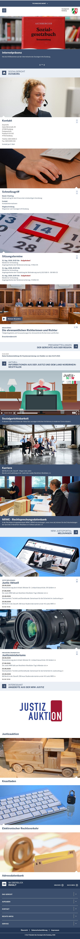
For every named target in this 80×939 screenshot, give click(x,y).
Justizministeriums (14, 654)
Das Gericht (7, 894)
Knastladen (9, 781)
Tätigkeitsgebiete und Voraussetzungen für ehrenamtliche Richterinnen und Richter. (30, 333)
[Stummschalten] (14, 413)
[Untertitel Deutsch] (74, 413)
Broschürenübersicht (9, 337)
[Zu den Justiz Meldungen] (40, 557)
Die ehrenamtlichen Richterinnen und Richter (29, 329)
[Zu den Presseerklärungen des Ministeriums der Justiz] (40, 629)
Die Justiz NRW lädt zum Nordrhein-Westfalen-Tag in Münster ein (24, 593)
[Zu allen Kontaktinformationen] (40, 97)
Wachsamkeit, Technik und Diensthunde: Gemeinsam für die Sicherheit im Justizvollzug (32, 598)
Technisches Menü (39, 3)
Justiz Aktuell (10, 581)
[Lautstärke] (27, 413)
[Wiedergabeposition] (40, 410)
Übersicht (24, 930)
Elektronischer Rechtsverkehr (20, 828)
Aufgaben (6, 902)
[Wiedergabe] (2, 413)
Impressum (55, 930)
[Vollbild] (77, 413)
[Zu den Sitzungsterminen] (40, 233)
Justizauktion (10, 734)
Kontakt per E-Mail (8, 144)
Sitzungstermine (12, 256)
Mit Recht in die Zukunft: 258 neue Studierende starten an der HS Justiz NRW (28, 604)
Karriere (7, 468)
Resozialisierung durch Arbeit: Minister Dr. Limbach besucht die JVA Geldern (28, 588)
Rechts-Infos (7, 916)
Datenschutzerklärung (39, 930)
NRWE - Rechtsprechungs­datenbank (24, 519)
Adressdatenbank (13, 875)
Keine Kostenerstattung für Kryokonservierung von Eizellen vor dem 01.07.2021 (31, 356)
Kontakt (7, 120)
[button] (40, 65)
